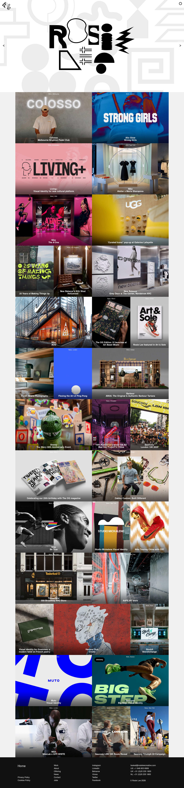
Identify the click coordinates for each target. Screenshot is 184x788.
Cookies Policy (24, 780)
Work (56, 765)
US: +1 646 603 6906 (140, 768)
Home (22, 766)
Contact (57, 777)
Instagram (96, 765)
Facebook (96, 780)
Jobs (56, 780)
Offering (57, 771)
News (56, 774)
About (56, 768)
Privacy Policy (24, 777)
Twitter (95, 777)
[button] (180, 3)
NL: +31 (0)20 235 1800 (141, 774)
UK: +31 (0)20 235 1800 (141, 771)
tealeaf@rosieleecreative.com (143, 765)
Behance (96, 771)
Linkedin (95, 768)
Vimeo (95, 774)
